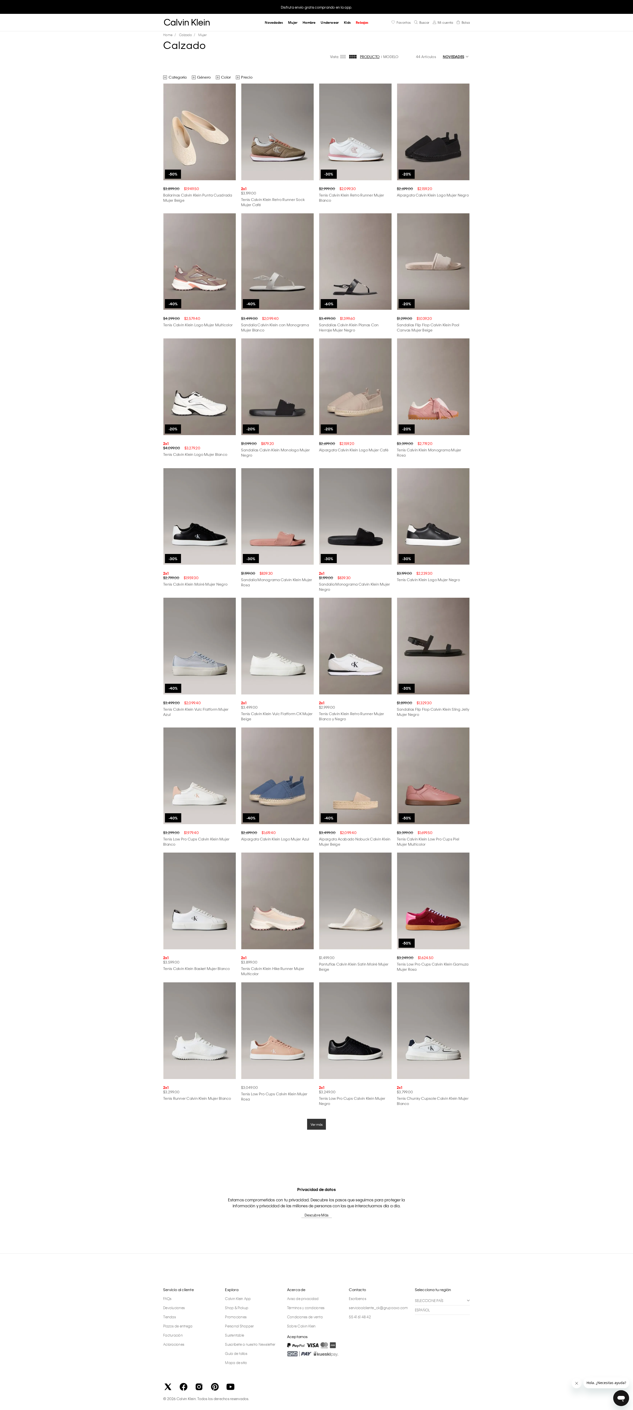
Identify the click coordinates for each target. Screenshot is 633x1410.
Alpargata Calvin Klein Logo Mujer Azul (275, 839)
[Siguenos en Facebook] (183, 1386)
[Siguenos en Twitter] (168, 1386)
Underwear (330, 22)
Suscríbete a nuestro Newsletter (250, 1344)
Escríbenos (357, 1298)
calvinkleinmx (169, 35)
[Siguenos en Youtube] (230, 1386)
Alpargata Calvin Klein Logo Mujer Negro (433, 195)
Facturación (173, 1335)
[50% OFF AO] (199, 132)
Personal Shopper (239, 1326)
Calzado (185, 35)
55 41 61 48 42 (360, 1317)
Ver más (317, 1124)
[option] (316, 7)
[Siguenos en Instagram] (199, 1386)
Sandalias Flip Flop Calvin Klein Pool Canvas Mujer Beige (428, 327)
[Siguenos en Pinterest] (215, 1386)
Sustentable (234, 1335)
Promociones (236, 1317)
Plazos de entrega (177, 1326)
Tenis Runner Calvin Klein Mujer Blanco (197, 1098)
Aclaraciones (173, 1344)
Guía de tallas (236, 1353)
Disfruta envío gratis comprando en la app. (316, 7)
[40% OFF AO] (199, 261)
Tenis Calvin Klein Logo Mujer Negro (428, 579)
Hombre (309, 22)
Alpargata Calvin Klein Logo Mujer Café (354, 449)
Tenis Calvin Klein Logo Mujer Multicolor (198, 324)
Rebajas (362, 22)
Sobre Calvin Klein (301, 1326)
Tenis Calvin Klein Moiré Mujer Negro (195, 584)
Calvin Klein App (238, 1298)
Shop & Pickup (236, 1307)
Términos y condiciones (306, 1307)
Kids (347, 22)
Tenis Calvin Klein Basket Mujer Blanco (196, 968)
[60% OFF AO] (355, 261)
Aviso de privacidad (303, 1298)
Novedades (274, 22)
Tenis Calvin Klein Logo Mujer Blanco (195, 454)
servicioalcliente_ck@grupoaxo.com (378, 1307)
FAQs (167, 1298)
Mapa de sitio (236, 1362)
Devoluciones (174, 1307)
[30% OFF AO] (355, 132)
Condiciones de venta (305, 1317)
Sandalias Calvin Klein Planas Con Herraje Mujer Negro (349, 327)
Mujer (292, 22)
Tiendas (169, 1317)
